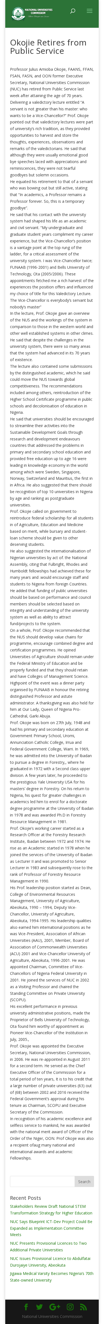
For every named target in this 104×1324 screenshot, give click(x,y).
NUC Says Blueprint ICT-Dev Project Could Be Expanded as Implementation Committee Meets (51, 1228)
